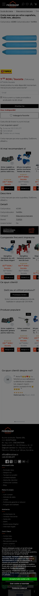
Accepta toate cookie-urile (19, 579)
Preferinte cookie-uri (19, 588)
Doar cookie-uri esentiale (19, 584)
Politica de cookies (17, 568)
